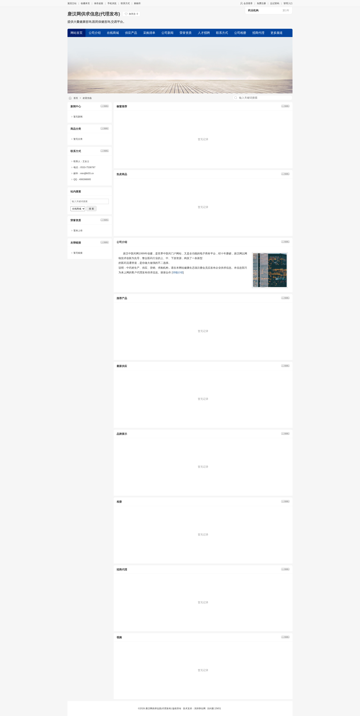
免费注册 (261, 3)
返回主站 (72, 3)
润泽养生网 (200, 708)
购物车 (137, 3)
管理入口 (288, 3)
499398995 (85, 179)
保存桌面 (98, 3)
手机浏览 (111, 3)
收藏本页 (85, 3)
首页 (76, 98)
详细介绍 (177, 272)
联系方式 (125, 3)
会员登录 (248, 3)
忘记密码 (274, 3)
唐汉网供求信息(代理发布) (94, 13)
